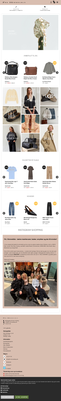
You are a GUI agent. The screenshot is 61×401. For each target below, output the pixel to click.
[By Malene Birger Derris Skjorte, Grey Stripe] (49, 68)
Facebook (8, 362)
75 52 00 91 (8, 323)
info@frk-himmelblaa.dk (11, 322)
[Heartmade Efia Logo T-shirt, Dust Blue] (12, 173)
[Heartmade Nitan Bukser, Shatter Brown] (49, 173)
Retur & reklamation (8, 347)
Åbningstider (6, 343)
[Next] (57, 72)
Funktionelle (5, 390)
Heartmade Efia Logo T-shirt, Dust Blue (11, 182)
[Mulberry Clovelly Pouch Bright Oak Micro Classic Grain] (30, 68)
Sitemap (5, 349)
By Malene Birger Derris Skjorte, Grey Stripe (49, 77)
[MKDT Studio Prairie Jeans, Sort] (49, 209)
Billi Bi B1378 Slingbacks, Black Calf (30, 218)
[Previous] (4, 72)
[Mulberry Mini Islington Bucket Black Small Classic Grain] (12, 68)
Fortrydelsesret (7, 350)
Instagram (8, 365)
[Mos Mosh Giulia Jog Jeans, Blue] (12, 209)
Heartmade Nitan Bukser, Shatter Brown (49, 182)
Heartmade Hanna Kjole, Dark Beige (30, 182)
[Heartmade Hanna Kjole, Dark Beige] (30, 173)
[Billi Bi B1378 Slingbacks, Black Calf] (30, 209)
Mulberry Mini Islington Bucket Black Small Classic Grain (11, 78)
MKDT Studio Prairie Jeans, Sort (48, 218)
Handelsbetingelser (8, 341)
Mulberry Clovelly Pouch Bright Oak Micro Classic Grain (30, 78)
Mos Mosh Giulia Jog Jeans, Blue (10, 218)
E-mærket (8, 368)
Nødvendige (5, 386)
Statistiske (4, 392)
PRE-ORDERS (6, 345)
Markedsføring (5, 388)
